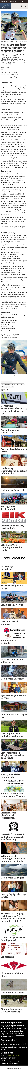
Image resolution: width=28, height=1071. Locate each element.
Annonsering (13, 1)
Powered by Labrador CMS (14, 1068)
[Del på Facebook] (11, 77)
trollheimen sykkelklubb (10, 384)
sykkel (4, 386)
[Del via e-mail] (16, 77)
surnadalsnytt (6, 382)
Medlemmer (4, 1)
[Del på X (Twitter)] (14, 77)
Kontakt (21, 1)
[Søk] (26, 6)
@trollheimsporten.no (14, 1055)
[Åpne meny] (22, 6)
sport (22, 384)
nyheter (10, 386)
